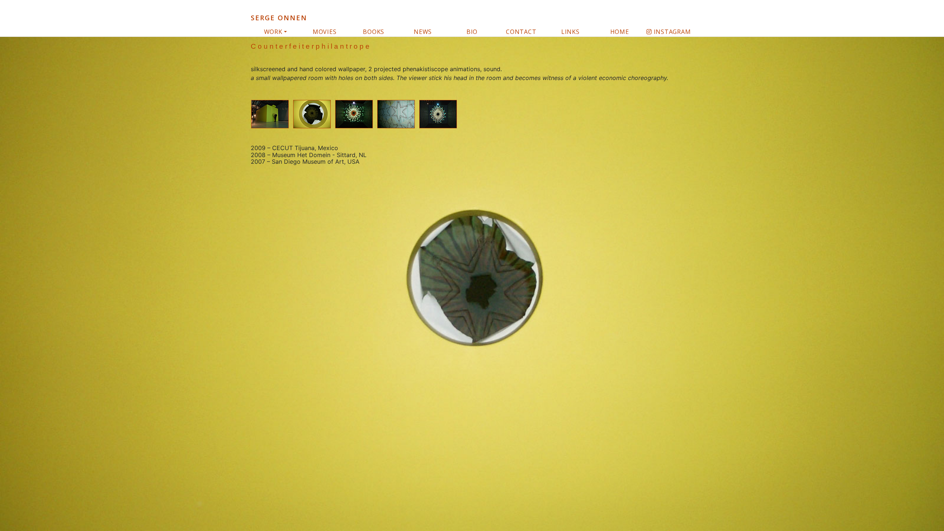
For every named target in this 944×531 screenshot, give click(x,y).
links (570, 32)
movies (325, 32)
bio (472, 32)
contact (521, 32)
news (423, 32)
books (373, 32)
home (619, 32)
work (273, 32)
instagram (671, 32)
